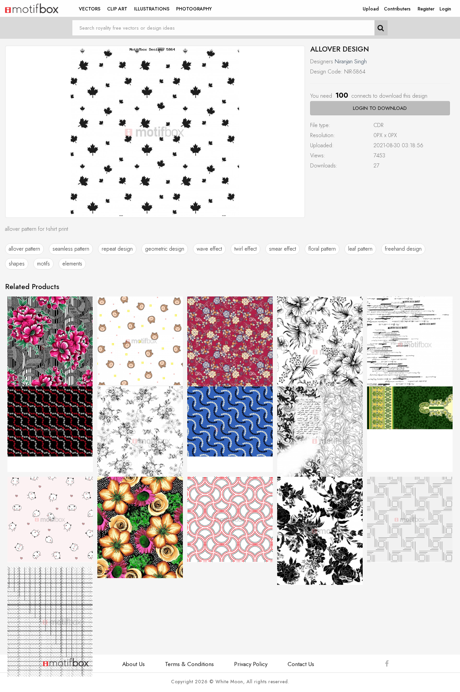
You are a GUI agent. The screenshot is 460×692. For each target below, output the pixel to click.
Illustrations (151, 8)
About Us (133, 664)
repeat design (117, 249)
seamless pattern (71, 249)
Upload (371, 8)
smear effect (282, 249)
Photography (194, 8)
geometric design (164, 249)
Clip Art (117, 8)
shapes (17, 264)
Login (445, 8)
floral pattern (322, 249)
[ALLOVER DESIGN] (155, 131)
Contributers (397, 8)
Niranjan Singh (351, 61)
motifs (43, 264)
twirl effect (245, 249)
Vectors (89, 8)
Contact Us (301, 664)
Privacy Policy (250, 664)
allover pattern (24, 249)
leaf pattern (360, 249)
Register (426, 8)
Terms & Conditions (189, 664)
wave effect (209, 249)
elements (72, 264)
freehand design (403, 249)
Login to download (380, 108)
